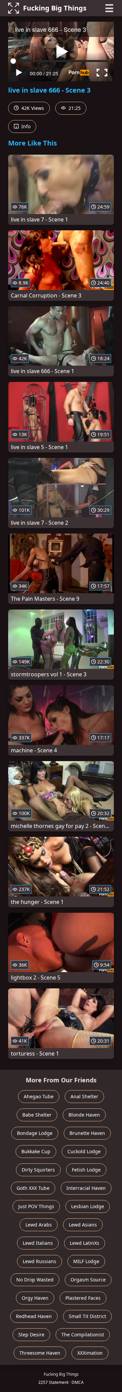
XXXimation (90, 1353)
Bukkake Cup (35, 1151)
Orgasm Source (88, 1279)
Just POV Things (36, 1206)
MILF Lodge (86, 1261)
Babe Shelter (37, 1114)
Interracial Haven (86, 1188)
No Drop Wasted (35, 1279)
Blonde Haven (84, 1114)
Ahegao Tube (39, 1096)
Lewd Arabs (38, 1224)
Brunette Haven (87, 1133)
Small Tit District (87, 1316)
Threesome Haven (39, 1353)
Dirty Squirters (38, 1169)
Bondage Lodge (35, 1133)
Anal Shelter (84, 1096)
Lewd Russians (39, 1261)
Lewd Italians (38, 1243)
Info (25, 126)
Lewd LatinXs (84, 1243)
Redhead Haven (34, 1316)
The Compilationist (82, 1334)
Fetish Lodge (86, 1169)
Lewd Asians (83, 1224)
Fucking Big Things (54, 8)
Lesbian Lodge (87, 1206)
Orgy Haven (35, 1298)
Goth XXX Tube (33, 1188)
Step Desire (31, 1334)
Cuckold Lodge (84, 1151)
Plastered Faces (83, 1298)
